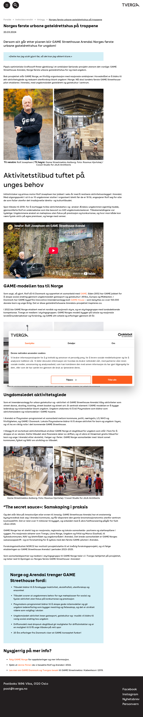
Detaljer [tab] (71, 343)
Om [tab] (113, 343)
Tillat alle (112, 379)
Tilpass (69, 379)
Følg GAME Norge (18, 659)
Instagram (130, 694)
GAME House (77, 300)
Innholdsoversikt (24, 19)
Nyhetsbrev (131, 699)
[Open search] (15, 5)
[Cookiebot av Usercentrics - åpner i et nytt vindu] (120, 335)
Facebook (129, 689)
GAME (83, 293)
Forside (7, 19)
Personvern (130, 704)
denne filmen (25, 665)
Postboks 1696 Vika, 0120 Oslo (25, 683)
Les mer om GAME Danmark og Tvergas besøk (33, 670)
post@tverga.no (15, 688)
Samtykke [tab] (29, 343)
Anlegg (41, 19)
